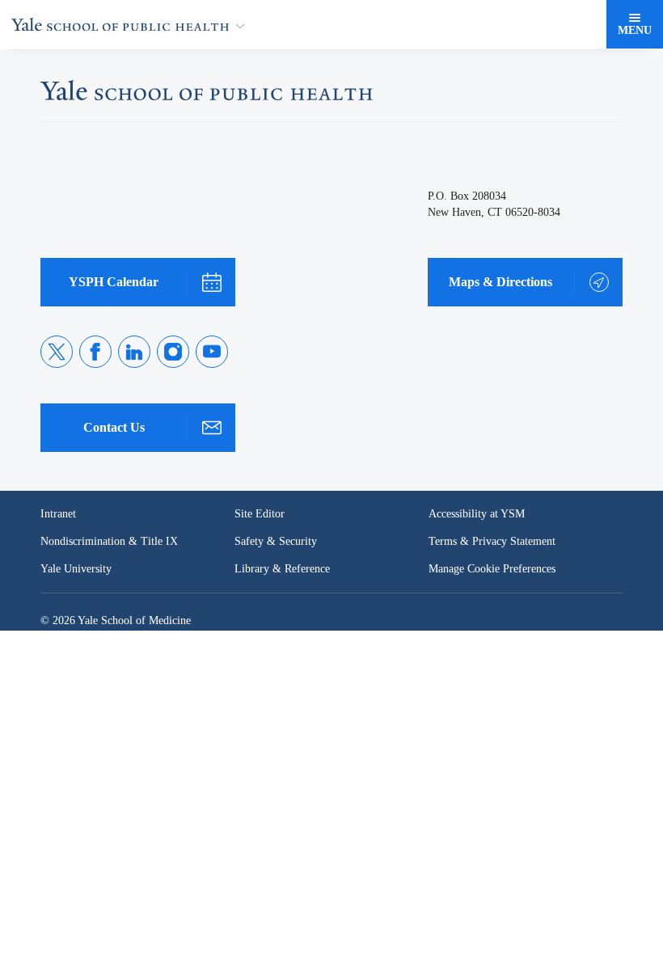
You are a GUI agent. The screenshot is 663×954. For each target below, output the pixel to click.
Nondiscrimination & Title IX (109, 541)
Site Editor (259, 514)
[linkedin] (134, 352)
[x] (56, 352)
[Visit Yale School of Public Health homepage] (206, 95)
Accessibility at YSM (478, 514)
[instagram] (173, 352)
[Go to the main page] (131, 24)
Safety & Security (276, 541)
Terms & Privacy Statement (495, 541)
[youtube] (212, 352)
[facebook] (95, 352)
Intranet (59, 514)
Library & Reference (284, 569)
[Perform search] (588, 25)
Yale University (77, 569)
